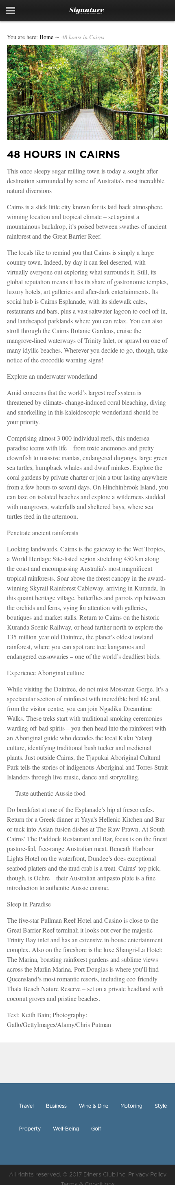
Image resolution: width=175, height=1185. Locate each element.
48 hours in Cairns (63, 154)
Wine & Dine (93, 1105)
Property (30, 1128)
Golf (96, 1128)
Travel (26, 1105)
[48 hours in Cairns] (87, 137)
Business (56, 1105)
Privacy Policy (147, 1174)
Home (46, 37)
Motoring (131, 1105)
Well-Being (66, 1128)
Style (161, 1105)
